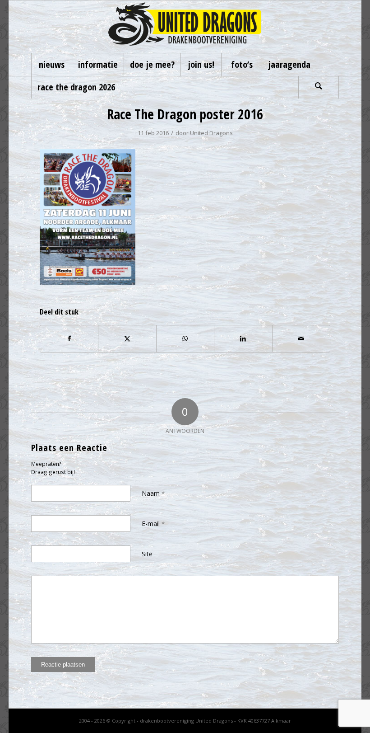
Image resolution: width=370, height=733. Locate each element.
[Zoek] (318, 87)
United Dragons (211, 133)
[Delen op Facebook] (69, 338)
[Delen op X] (127, 338)
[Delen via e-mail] (301, 338)
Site (147, 554)
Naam (153, 493)
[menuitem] (51, 64)
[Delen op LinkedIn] (243, 338)
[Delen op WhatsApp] (185, 338)
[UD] (185, 26)
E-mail (153, 523)
